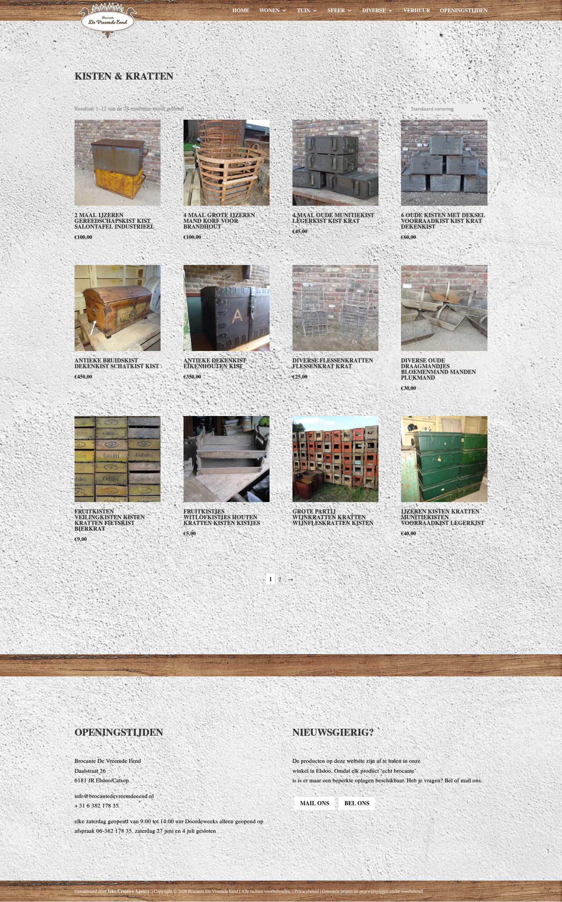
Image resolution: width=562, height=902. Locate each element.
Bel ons (356, 803)
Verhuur (416, 11)
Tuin (303, 11)
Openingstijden (463, 11)
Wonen (269, 11)
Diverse (374, 11)
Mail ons (314, 803)
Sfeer (336, 11)
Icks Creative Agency (128, 891)
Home (240, 11)
